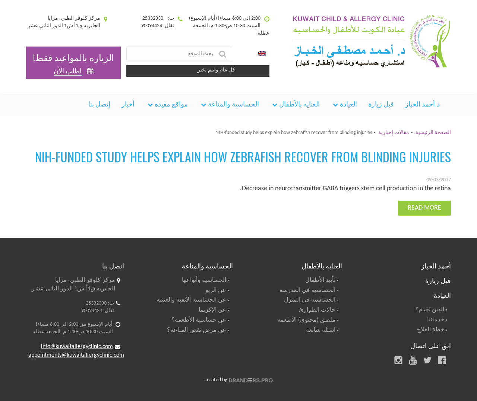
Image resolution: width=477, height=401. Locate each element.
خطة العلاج (430, 330)
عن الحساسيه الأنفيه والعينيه (191, 300)
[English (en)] (262, 54)
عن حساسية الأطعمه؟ (198, 320)
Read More (424, 207)
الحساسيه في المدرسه (307, 290)
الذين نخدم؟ (429, 310)
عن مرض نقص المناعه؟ (196, 330)
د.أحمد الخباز (422, 104)
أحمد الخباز (436, 265)
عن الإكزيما (212, 310)
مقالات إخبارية (393, 133)
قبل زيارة (381, 104)
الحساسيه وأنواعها (204, 280)
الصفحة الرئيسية (433, 133)
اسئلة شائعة (320, 330)
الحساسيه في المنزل (309, 300)
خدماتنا (435, 320)
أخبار (128, 104)
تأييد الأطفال (320, 280)
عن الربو (215, 290)
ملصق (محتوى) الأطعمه (306, 320)
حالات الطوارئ (317, 310)
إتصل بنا (99, 104)
